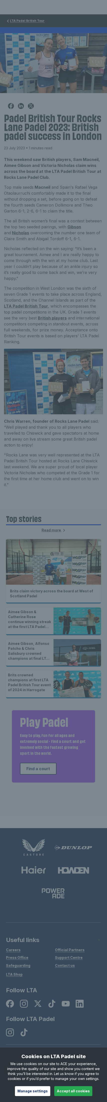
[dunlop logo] (73, 847)
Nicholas (20, 232)
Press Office (17, 957)
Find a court (38, 768)
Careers (13, 950)
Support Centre (69, 957)
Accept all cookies (73, 1091)
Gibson (74, 226)
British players (52, 317)
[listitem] (10, 1004)
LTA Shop (14, 974)
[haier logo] (33, 870)
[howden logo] (73, 870)
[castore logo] (33, 847)
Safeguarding (18, 965)
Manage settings (32, 1091)
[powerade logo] (53, 893)
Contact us (65, 965)
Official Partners (70, 950)
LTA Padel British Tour (27, 21)
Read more (52, 530)
